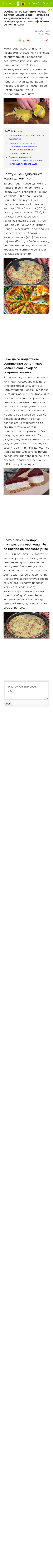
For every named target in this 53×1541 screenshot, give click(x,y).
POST (35, 4)
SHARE (47, 4)
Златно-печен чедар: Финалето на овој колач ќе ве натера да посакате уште (26, 160)
